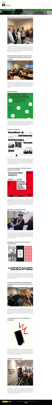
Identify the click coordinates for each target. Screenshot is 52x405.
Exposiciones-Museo (15, 45)
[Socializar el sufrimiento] (20, 143)
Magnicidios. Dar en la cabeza (14, 358)
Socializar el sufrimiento (13, 129)
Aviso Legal (16, 401)
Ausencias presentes (12, 91)
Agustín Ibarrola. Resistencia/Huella (16, 209)
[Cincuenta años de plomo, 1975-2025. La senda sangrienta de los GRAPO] (20, 184)
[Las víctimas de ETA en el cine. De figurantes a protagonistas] (20, 334)
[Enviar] (48, 1)
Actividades (14, 307)
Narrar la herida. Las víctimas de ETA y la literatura (20, 17)
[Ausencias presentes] (20, 105)
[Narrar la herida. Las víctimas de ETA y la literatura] (20, 31)
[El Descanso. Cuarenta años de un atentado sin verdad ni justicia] (20, 258)
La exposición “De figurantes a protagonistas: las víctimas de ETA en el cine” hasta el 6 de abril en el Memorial (19, 284)
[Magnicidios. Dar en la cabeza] (20, 373)
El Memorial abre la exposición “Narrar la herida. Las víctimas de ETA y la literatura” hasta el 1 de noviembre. (19, 57)
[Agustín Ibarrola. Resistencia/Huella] (20, 220)
